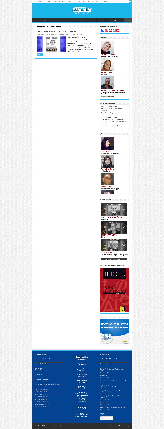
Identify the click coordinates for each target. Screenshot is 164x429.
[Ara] (130, 1)
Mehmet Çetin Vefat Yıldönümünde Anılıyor (48, 384)
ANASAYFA (37, 20)
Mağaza (118, 20)
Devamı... (40, 54)
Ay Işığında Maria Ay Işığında (109, 386)
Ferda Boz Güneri (108, 169)
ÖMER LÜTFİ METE (109, 235)
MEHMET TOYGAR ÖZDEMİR (112, 90)
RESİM (70, 20)
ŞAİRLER (109, 20)
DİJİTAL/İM (91, 1)
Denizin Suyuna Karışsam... (111, 153)
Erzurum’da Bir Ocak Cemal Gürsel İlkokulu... (113, 93)
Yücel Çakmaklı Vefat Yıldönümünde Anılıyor (114, 381)
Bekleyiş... (104, 74)
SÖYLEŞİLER (47, 1)
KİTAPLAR (64, 1)
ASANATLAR (55, 34)
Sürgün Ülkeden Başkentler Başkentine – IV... (115, 255)
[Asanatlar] (82, 10)
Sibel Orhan (105, 151)
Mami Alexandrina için (41, 389)
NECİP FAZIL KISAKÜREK (111, 217)
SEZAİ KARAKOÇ (108, 253)
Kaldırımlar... (105, 219)
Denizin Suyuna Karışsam (108, 364)
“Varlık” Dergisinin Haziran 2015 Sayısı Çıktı (56, 31)
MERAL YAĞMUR (108, 55)
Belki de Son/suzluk (41, 399)
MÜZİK (57, 20)
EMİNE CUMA (106, 72)
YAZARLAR (101, 20)
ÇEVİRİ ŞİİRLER (37, 1)
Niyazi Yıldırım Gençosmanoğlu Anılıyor (112, 407)
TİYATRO (84, 20)
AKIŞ (43, 20)
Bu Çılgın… (38, 374)
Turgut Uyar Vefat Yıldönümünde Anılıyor (112, 391)
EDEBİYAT (49, 20)
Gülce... (103, 237)
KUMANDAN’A (39, 369)
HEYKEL (77, 20)
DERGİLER (72, 1)
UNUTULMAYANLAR (101, 1)
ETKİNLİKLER (56, 1)
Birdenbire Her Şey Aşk (42, 394)
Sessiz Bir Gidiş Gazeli (42, 379)
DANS (63, 20)
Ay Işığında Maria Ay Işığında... (112, 189)
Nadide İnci (103, 376)
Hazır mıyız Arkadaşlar (42, 404)
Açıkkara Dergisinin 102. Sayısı (110, 359)
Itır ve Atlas (103, 402)
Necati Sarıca (106, 187)
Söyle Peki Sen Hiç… (41, 364)
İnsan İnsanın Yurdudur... (110, 57)
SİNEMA (92, 20)
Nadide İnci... (105, 171)
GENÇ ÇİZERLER (81, 1)
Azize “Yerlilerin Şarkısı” (42, 359)
